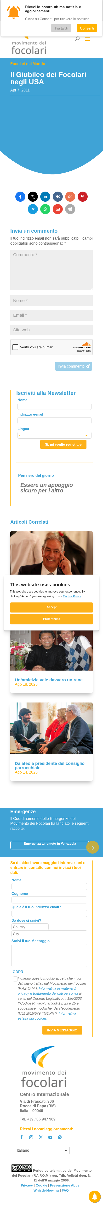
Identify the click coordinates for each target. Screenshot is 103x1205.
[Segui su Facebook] (21, 1137)
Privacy (27, 1185)
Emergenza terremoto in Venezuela (50, 843)
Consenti (87, 27)
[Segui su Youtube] (50, 1137)
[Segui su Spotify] (60, 1137)
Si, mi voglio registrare (63, 444)
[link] (20, 197)
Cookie (41, 1185)
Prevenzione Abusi (65, 1185)
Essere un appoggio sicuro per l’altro (46, 488)
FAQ (66, 1190)
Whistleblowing (46, 1190)
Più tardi (61, 27)
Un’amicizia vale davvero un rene (49, 680)
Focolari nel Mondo (27, 64)
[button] (92, 847)
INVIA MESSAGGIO (62, 1030)
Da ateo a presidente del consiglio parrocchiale (50, 765)
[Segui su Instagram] (31, 1137)
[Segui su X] (41, 1137)
